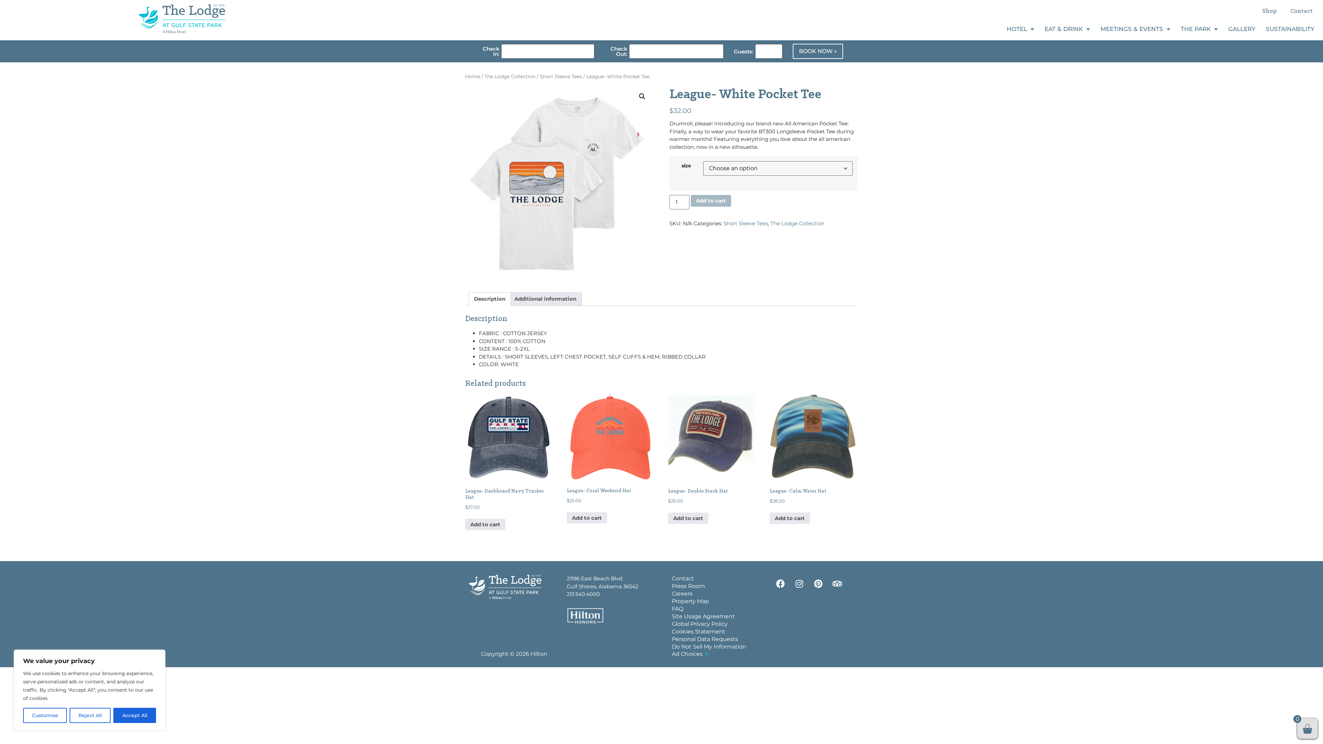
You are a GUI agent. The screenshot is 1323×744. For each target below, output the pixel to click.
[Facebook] (780, 583)
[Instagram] (799, 583)
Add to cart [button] (485, 524)
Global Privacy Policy (700, 624)
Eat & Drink (1064, 28)
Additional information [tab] (545, 299)
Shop (1269, 11)
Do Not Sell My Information (709, 646)
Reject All (90, 715)
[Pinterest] (818, 583)
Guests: (743, 51)
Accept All (134, 715)
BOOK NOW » (818, 51)
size (686, 166)
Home (472, 76)
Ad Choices (687, 654)
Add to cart (711, 200)
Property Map (690, 601)
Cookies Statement (698, 631)
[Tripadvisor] (837, 583)
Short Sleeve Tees (561, 76)
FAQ (677, 609)
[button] (642, 96)
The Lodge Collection (509, 76)
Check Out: (619, 51)
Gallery (1241, 28)
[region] (89, 690)
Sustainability (1290, 28)
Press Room (688, 586)
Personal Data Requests (705, 639)
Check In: (491, 51)
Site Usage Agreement (703, 616)
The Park (1196, 28)
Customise (45, 715)
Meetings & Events (1131, 28)
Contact (1301, 11)
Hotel (1017, 28)
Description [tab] (489, 299)
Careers (682, 593)
